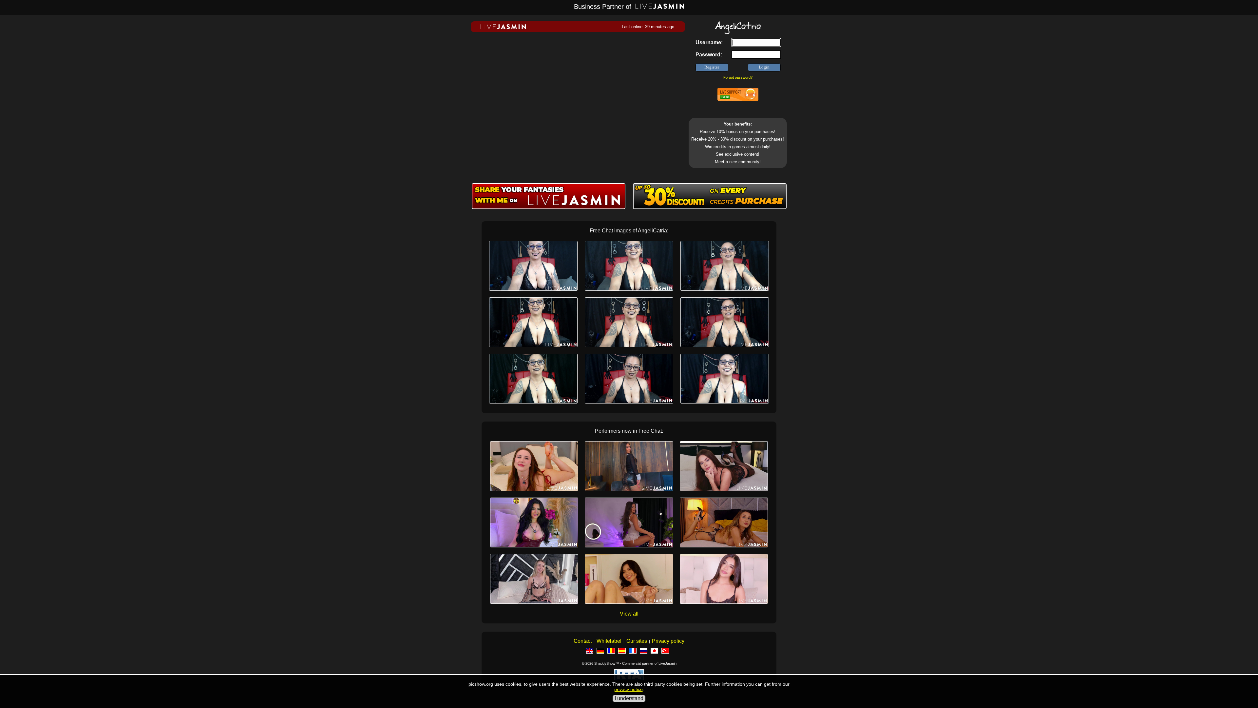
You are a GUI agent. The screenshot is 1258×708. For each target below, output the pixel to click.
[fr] (634, 652)
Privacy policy (668, 641)
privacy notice (628, 689)
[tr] (666, 652)
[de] (602, 652)
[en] (591, 652)
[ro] (612, 652)
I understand (629, 698)
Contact (583, 641)
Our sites (636, 641)
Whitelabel (609, 641)
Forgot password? (738, 77)
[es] (623, 652)
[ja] (656, 652)
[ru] (645, 652)
